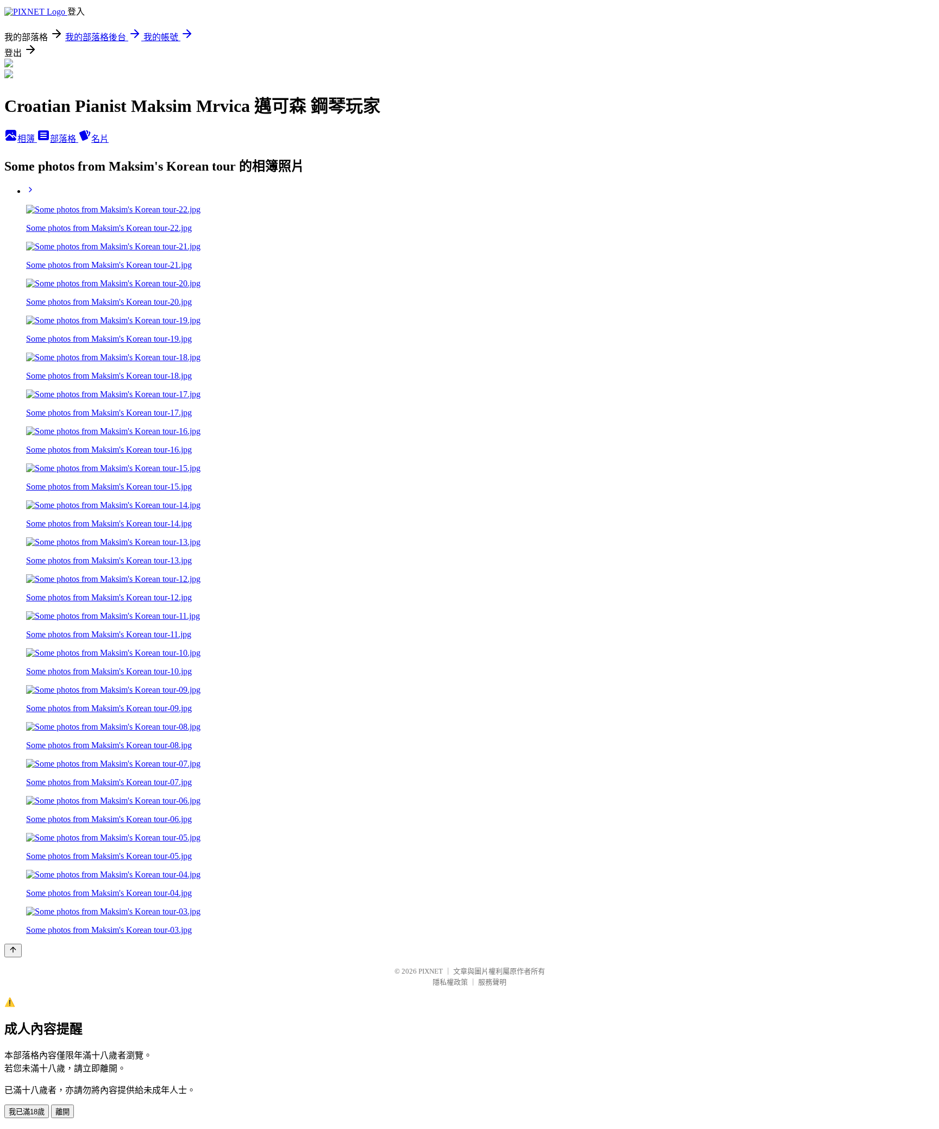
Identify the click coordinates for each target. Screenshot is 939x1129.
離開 (62, 1112)
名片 (100, 138)
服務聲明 (492, 982)
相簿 (27, 138)
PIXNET (430, 971)
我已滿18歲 (27, 1112)
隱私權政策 (450, 982)
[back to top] (13, 950)
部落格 (64, 138)
